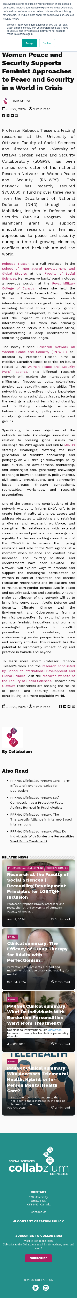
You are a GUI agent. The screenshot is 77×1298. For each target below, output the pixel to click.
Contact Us (38, 1211)
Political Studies (57, 868)
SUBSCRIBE (38, 1258)
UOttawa (8, 686)
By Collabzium (17, 751)
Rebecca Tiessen (16, 264)
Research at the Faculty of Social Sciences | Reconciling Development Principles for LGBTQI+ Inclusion (38, 886)
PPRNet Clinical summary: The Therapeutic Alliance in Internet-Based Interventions (41, 819)
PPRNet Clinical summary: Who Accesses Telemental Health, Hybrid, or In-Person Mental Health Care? (37, 1079)
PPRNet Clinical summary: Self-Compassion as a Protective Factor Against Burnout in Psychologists (37, 802)
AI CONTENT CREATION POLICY (38, 1221)
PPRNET (12, 937)
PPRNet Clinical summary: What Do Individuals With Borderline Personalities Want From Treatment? (42, 836)
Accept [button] (29, 43)
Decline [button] (47, 43)
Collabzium (20, 101)
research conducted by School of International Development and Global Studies (38, 671)
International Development (25, 868)
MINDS (69, 445)
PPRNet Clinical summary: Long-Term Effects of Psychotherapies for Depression (40, 785)
